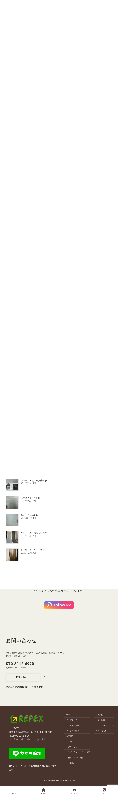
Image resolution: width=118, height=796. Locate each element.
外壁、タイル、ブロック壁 (79, 752)
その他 (71, 763)
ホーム (69, 715)
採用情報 (101, 720)
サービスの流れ (72, 731)
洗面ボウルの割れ (29, 515)
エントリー (74, 793)
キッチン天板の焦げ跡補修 (34, 481)
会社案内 (99, 715)
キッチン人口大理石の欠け (34, 533)
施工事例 (70, 736)
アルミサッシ (73, 747)
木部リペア (72, 741)
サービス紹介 (71, 720)
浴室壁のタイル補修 (30, 498)
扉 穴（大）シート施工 (33, 550)
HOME (43, 793)
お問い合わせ (101, 731)
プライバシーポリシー (105, 725)
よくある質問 (73, 725)
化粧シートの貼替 (75, 757)
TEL (104, 793)
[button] (23, 677)
